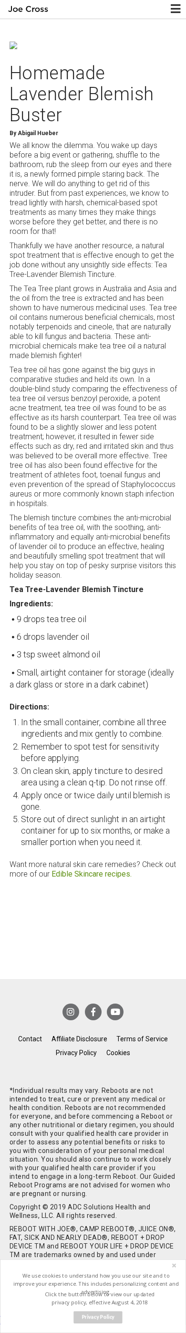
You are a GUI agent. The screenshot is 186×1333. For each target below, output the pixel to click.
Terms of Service (142, 1039)
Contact (30, 1039)
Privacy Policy (76, 1053)
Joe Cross (28, 9)
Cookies (118, 1053)
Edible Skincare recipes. (92, 873)
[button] (95, 1283)
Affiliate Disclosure (79, 1039)
